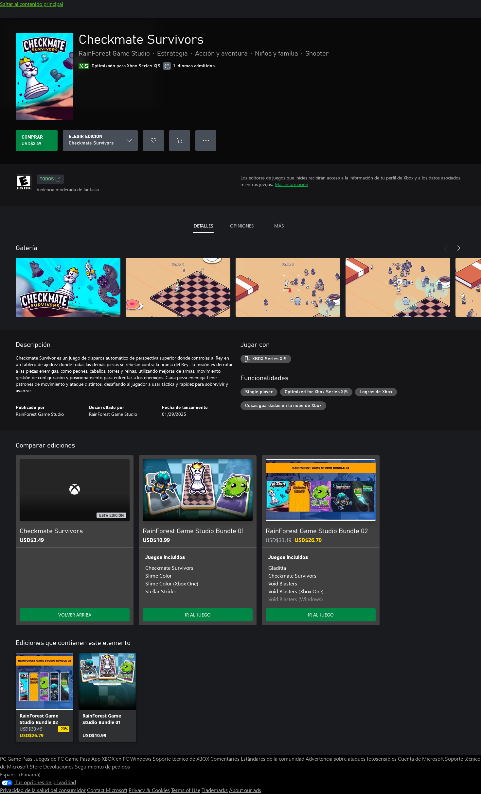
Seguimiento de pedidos (102, 766)
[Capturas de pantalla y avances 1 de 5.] (68, 287)
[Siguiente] (458, 248)
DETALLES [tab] (203, 226)
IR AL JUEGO (198, 615)
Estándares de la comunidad (272, 758)
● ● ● (206, 140)
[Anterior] (445, 248)
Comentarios (225, 758)
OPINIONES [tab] (242, 226)
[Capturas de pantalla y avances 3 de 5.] (288, 287)
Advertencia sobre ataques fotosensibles (351, 758)
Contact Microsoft (107, 789)
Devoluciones (58, 766)
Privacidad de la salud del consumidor (43, 789)
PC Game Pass (16, 758)
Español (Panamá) (20, 774)
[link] (44, 697)
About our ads (245, 789)
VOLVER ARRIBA (74, 615)
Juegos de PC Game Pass (62, 758)
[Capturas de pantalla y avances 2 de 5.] (178, 287)
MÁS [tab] (279, 226)
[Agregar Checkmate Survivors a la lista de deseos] (153, 140)
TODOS (47, 179)
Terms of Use (185, 789)
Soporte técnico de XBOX (181, 758)
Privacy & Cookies (149, 789)
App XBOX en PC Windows (121, 758)
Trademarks (215, 789)
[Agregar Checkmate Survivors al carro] (179, 140)
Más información (291, 184)
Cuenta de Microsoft (421, 758)
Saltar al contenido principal (31, 3)
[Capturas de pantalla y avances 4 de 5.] (398, 287)
